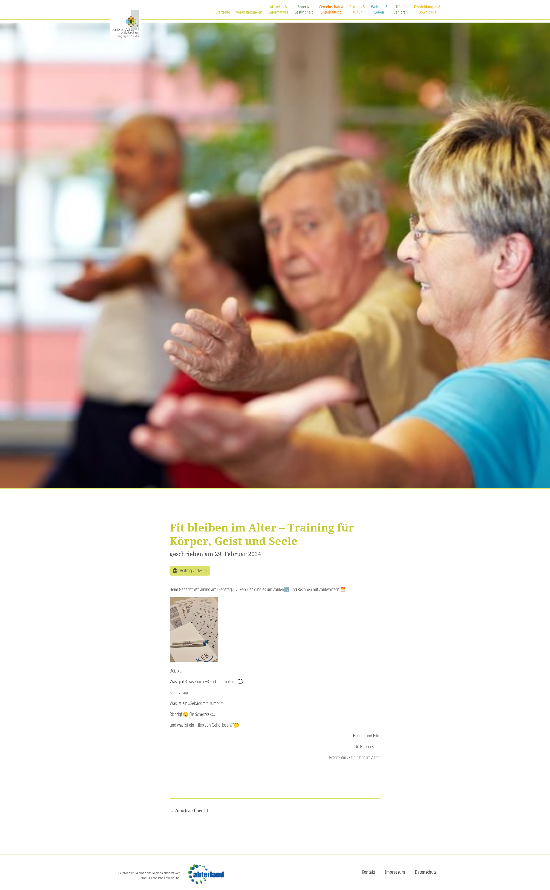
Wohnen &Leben (379, 9)
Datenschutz (425, 872)
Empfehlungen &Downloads (427, 9)
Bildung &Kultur (357, 9)
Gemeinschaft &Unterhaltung (331, 9)
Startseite (222, 12)
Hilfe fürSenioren (401, 9)
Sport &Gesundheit (303, 9)
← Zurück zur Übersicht (190, 811)
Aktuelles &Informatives (278, 9)
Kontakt (368, 872)
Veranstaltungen (249, 12)
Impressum (395, 872)
